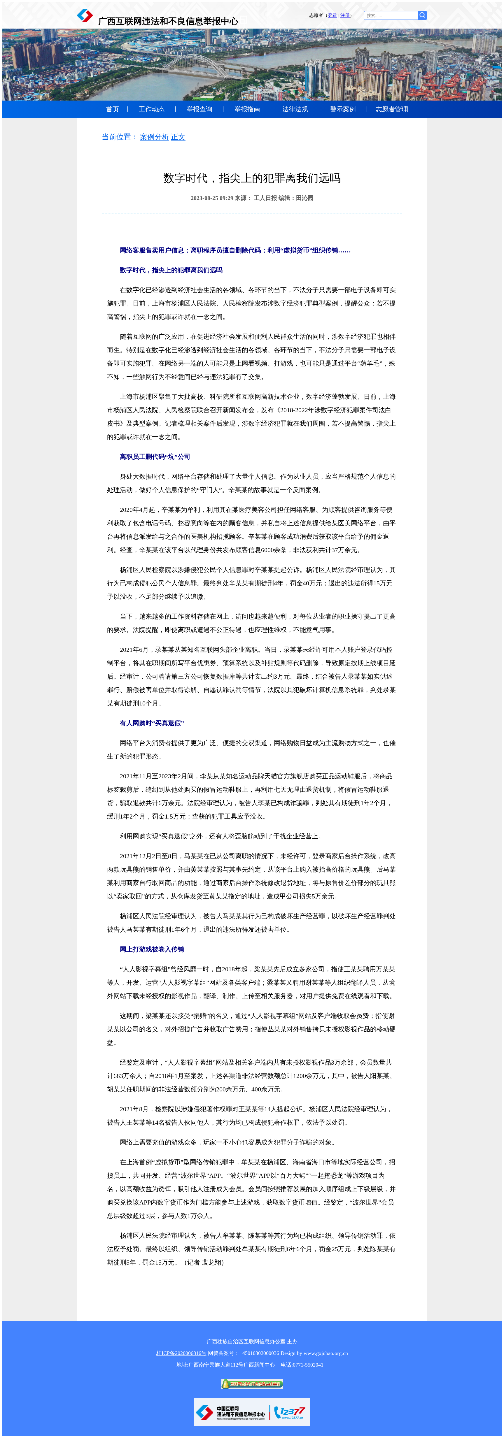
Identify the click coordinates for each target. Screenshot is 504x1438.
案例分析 (154, 137)
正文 (178, 137)
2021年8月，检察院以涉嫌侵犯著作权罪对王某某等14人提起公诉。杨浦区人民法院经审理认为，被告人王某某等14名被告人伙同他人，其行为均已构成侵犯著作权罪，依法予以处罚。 (250, 1115)
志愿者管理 (392, 109)
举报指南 (247, 109)
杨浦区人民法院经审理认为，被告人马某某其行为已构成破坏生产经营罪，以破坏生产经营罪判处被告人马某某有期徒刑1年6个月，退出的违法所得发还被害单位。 (251, 922)
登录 (332, 15)
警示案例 (343, 109)
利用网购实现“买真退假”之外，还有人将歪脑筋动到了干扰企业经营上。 (216, 836)
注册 (345, 15)
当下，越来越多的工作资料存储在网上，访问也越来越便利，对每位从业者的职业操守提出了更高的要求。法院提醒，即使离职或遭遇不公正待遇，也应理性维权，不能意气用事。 (251, 623)
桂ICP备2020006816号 (181, 1353)
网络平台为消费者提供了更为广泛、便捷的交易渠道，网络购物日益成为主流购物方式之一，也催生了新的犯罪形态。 (251, 749)
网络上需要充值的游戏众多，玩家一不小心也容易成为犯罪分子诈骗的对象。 (222, 1142)
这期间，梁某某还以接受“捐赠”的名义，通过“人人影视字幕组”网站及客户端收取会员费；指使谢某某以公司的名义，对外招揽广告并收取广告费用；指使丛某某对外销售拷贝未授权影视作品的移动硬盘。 (251, 1029)
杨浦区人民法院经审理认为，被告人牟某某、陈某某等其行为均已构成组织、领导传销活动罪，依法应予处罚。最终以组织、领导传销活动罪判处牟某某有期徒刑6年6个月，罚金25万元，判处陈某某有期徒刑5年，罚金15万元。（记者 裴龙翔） (251, 1249)
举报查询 (199, 109)
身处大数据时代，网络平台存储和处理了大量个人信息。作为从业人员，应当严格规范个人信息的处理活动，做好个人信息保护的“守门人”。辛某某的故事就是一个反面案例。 (251, 483)
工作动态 (151, 109)
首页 (112, 109)
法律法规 (295, 109)
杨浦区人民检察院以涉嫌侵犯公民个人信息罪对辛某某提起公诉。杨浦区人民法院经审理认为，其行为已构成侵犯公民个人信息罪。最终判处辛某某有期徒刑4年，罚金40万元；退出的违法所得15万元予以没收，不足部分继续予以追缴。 (251, 583)
